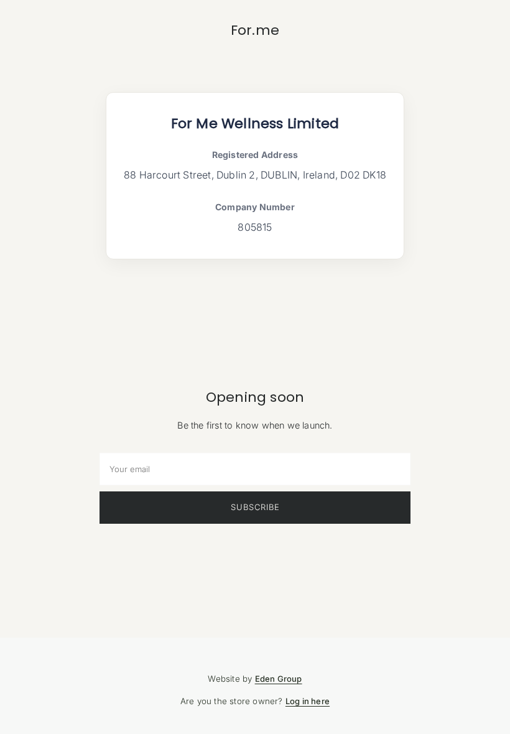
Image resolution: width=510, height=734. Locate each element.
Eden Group (278, 679)
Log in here (307, 701)
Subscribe (255, 507)
